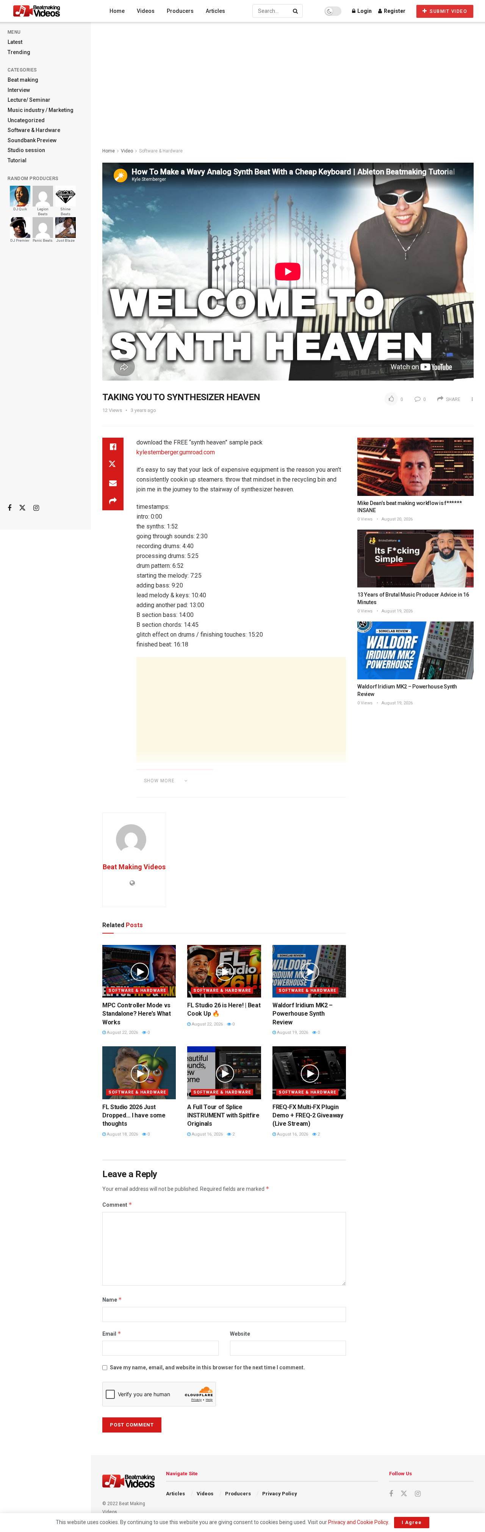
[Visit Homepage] (50, 11)
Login (364, 11)
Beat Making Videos (134, 867)
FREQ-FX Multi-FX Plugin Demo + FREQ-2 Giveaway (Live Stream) (307, 1115)
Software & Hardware (34, 130)
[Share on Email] (113, 483)
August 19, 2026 (292, 1032)
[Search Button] (296, 11)
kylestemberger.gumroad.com (175, 452)
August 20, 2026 (396, 519)
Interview (19, 90)
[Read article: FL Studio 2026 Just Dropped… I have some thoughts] (139, 1072)
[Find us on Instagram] (36, 508)
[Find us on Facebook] (9, 508)
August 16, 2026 (207, 1134)
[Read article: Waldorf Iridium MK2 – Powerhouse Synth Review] (309, 971)
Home (117, 11)
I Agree (412, 1522)
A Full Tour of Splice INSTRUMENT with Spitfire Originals (223, 1115)
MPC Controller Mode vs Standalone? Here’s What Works (136, 1014)
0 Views (364, 519)
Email (111, 1333)
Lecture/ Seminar (29, 100)
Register (394, 11)
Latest (15, 42)
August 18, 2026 (122, 1134)
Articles (215, 11)
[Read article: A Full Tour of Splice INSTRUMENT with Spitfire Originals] (224, 1072)
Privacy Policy (279, 1493)
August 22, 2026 (122, 1032)
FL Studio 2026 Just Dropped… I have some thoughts (134, 1115)
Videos (146, 11)
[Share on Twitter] (113, 465)
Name (112, 1299)
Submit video (448, 11)
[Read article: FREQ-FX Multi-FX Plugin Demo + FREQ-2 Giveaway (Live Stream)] (309, 1072)
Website (240, 1334)
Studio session (26, 150)
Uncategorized (26, 120)
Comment (117, 1204)
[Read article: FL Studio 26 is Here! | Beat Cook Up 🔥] (224, 971)
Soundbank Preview (32, 140)
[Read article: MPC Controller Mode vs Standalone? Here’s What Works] (139, 971)
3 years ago (143, 410)
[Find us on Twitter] (22, 508)
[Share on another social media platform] (113, 501)
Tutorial (17, 160)
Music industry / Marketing (41, 110)
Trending (19, 52)
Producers (180, 11)
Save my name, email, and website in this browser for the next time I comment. (207, 1367)
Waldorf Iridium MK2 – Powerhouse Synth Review (302, 1014)
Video (127, 151)
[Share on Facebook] (113, 447)
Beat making (23, 80)
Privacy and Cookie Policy (358, 1522)
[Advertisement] (45, 378)
